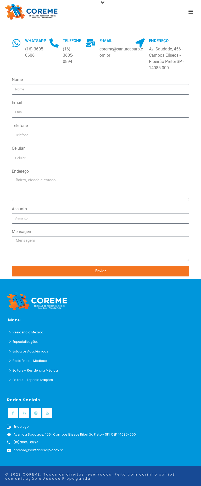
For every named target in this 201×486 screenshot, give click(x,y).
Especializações (25, 341)
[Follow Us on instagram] (36, 413)
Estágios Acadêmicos (30, 351)
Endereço (20, 171)
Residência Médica (28, 332)
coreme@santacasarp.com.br (38, 450)
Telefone (20, 125)
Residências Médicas (30, 360)
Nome (17, 79)
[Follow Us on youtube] (47, 413)
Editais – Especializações (33, 380)
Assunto (19, 208)
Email (17, 102)
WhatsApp (35, 40)
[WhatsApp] (16, 43)
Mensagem (22, 231)
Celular (18, 148)
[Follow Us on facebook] (13, 413)
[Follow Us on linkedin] (24, 413)
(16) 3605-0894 (26, 442)
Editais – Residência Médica (35, 370)
